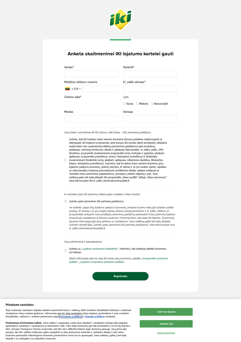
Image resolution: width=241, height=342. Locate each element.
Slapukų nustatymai (166, 332)
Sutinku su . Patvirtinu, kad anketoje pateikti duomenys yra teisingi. (117, 250)
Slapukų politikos (95, 316)
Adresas (128, 111)
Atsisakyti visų (166, 323)
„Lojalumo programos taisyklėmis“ (99, 248)
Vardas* (69, 67)
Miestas (68, 111)
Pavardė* (129, 67)
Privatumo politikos (70, 316)
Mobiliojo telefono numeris (80, 82)
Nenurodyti (161, 103)
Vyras (129, 103)
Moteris (143, 103)
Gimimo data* (73, 97)
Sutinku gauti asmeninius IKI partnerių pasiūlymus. (96, 201)
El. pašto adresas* (134, 82)
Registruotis (120, 276)
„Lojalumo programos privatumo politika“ (101, 261)
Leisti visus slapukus (166, 311)
